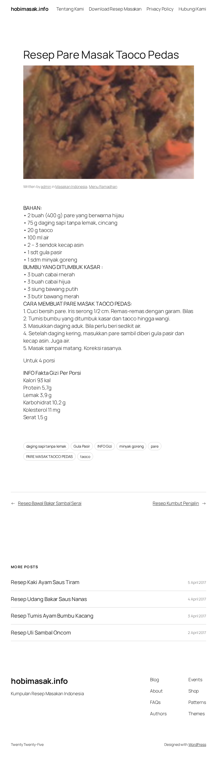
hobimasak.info (29, 8)
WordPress (197, 744)
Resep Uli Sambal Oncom (41, 633)
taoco (85, 456)
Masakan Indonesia (71, 186)
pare (155, 446)
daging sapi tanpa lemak (46, 446)
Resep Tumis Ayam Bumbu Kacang (52, 616)
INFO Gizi (104, 446)
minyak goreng (131, 446)
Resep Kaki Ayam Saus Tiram (45, 582)
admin (46, 186)
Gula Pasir (82, 446)
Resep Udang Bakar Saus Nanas (49, 599)
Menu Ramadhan (103, 186)
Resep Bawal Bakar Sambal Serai (50, 503)
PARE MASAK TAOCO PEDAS (49, 456)
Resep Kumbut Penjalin (176, 503)
